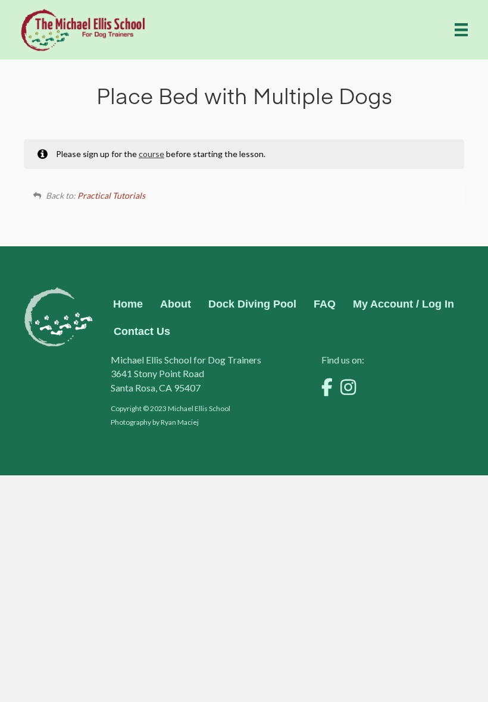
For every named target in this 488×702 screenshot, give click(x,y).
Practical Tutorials (111, 195)
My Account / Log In (403, 304)
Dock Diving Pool (252, 304)
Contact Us (142, 331)
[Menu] (461, 29)
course (151, 154)
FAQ (325, 304)
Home (128, 304)
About (175, 304)
